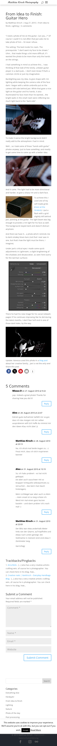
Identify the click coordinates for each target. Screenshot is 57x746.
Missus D (17, 390)
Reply (46, 403)
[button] (8, 371)
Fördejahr (10, 697)
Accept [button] (25, 730)
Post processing (13, 717)
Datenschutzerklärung (28, 738)
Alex (14, 412)
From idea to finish (14, 701)
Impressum (39, 735)
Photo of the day (13, 713)
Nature (9, 709)
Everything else (12, 692)
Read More (35, 730)
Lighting (15, 26)
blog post (43, 360)
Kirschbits (12, 565)
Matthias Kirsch (15, 23)
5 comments (26, 26)
